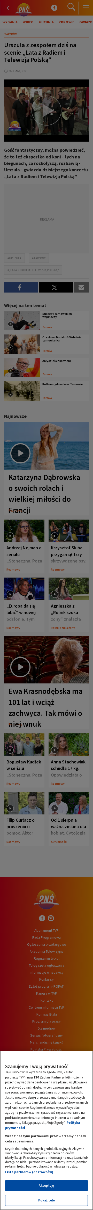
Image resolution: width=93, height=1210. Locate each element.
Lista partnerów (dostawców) (29, 1172)
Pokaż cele (46, 1200)
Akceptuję (46, 1185)
